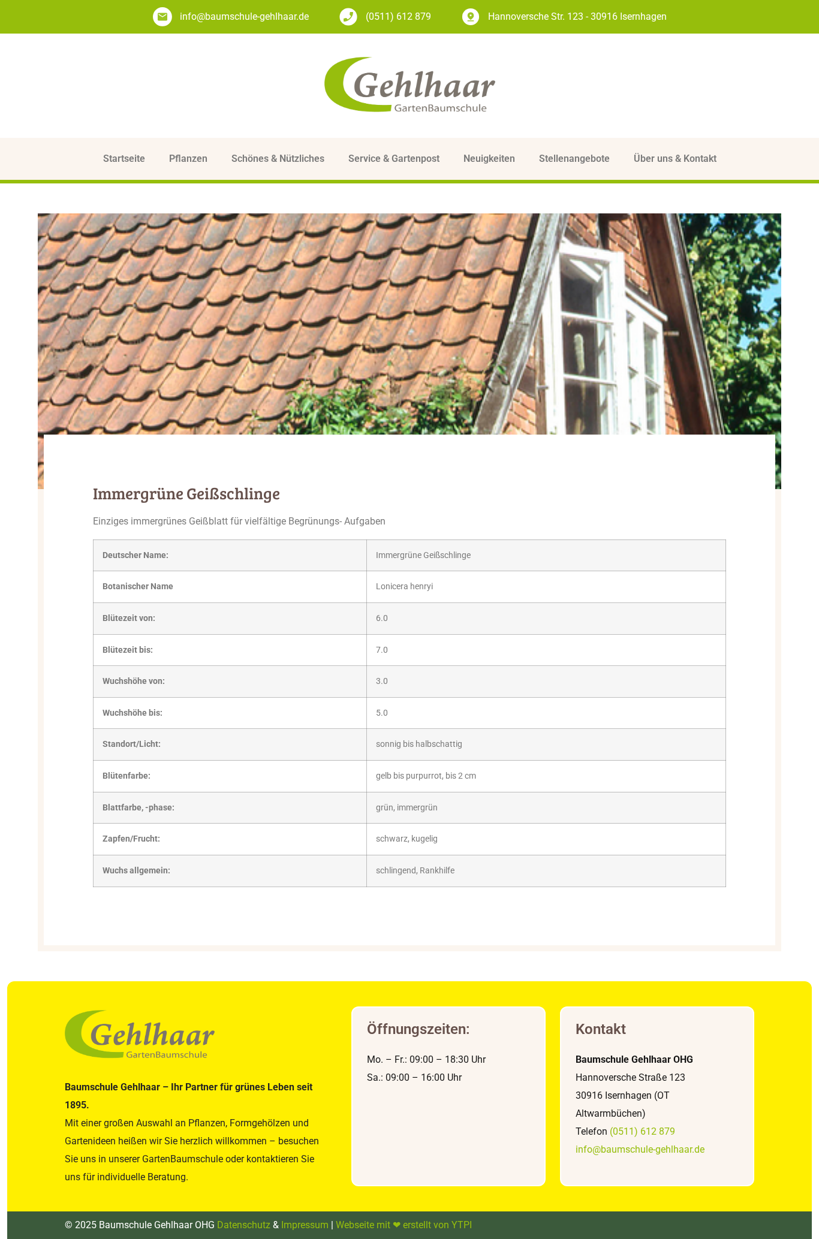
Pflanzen (188, 158)
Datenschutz (243, 1225)
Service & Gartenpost (393, 158)
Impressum (305, 1225)
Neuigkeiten (489, 158)
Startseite (124, 158)
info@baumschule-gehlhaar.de (640, 1149)
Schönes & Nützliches (277, 158)
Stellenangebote (574, 158)
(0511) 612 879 (642, 1131)
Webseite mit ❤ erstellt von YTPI (404, 1225)
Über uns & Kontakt (675, 158)
